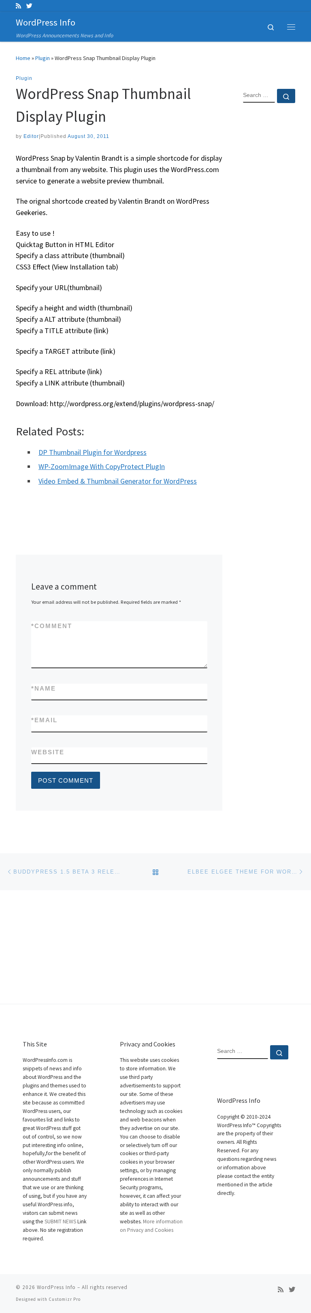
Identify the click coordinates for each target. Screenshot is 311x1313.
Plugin (42, 58)
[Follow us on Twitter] (29, 6)
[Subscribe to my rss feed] (18, 6)
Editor (31, 136)
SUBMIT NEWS (60, 1221)
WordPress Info (56, 1287)
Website (47, 752)
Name (43, 688)
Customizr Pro (65, 1299)
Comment (51, 625)
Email (44, 720)
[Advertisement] (269, 240)
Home (23, 58)
